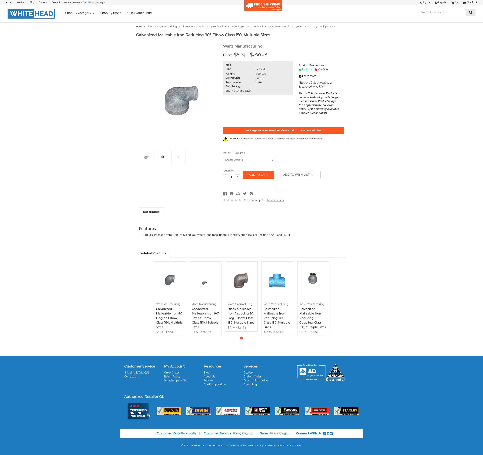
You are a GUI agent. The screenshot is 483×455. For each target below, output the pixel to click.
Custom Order (252, 376)
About (9, 2)
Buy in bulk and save (238, 90)
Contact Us (131, 376)
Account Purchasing (256, 380)
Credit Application (215, 384)
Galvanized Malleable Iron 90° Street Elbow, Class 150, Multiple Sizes (206, 318)
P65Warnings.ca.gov (290, 138)
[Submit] (470, 12)
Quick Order (171, 372)
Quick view (170, 277)
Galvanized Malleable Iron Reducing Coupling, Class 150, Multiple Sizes (312, 318)
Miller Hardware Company (250, 445)
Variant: (234, 152)
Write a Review (275, 200)
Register (442, 2)
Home (139, 26)
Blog (32, 2)
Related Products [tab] (153, 253)
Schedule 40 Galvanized (213, 26)
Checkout (471, 2)
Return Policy (172, 376)
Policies (208, 380)
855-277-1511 (98, 2)
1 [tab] (241, 338)
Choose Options (170, 285)
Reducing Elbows (241, 26)
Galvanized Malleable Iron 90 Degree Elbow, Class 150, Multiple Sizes (169, 318)
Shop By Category (78, 13)
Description (151, 212)
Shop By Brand (110, 13)
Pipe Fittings (188, 26)
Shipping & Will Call (136, 372)
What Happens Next (176, 380)
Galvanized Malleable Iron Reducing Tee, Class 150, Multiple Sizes (277, 318)
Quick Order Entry (139, 13)
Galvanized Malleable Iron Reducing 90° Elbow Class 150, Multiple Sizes (294, 26)
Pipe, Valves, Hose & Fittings (162, 26)
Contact (56, 2)
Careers (43, 2)
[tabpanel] (170, 298)
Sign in (426, 2)
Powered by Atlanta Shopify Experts (283, 445)
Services (21, 2)
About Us (209, 376)
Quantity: (228, 170)
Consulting (250, 384)
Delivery (249, 372)
